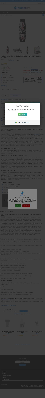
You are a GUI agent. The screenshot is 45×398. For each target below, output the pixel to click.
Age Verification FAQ (22, 117)
